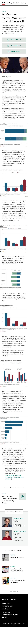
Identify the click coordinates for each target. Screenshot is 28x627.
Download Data (5, 603)
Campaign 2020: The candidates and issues (16, 569)
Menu (22, 3)
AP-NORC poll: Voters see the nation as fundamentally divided (9, 499)
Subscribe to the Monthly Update (10, 614)
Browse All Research (7, 606)
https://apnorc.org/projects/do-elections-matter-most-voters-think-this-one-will (14, 477)
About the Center (6, 608)
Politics (4, 11)
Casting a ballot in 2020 (17, 557)
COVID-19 (12, 578)
